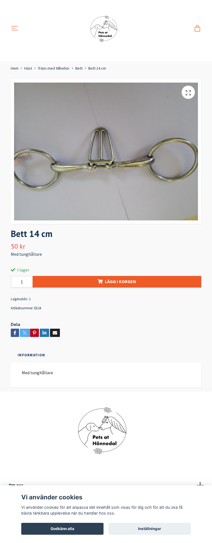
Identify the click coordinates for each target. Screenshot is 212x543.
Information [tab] (31, 355)
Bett (79, 68)
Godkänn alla (62, 528)
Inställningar (149, 528)
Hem (14, 68)
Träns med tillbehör (54, 68)
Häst (28, 68)
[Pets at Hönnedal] (106, 28)
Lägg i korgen (120, 281)
